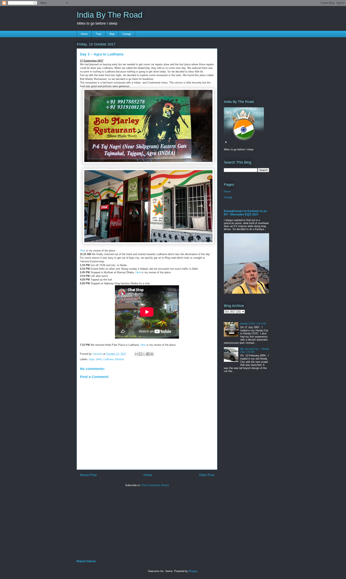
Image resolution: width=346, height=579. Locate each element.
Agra (91, 359)
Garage (127, 33)
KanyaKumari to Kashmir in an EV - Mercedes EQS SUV (245, 212)
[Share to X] (144, 354)
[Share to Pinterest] (152, 354)
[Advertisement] (236, 65)
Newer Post (88, 475)
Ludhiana (108, 359)
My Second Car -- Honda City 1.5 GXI (254, 350)
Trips (99, 33)
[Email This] (137, 354)
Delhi (99, 359)
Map (112, 33)
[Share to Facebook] (148, 354)
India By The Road (109, 14)
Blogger (193, 571)
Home (84, 33)
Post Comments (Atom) (155, 485)
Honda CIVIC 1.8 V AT (253, 323)
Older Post (206, 475)
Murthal (119, 359)
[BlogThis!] (140, 354)
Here (82, 250)
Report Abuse (86, 561)
